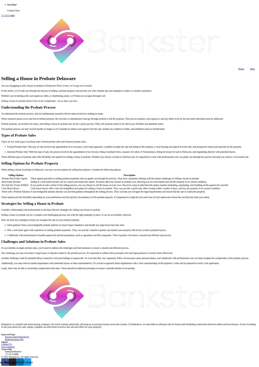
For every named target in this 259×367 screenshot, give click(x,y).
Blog (252, 69)
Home (241, 69)
